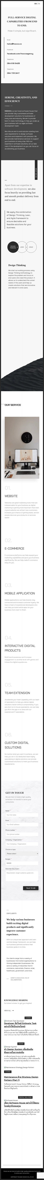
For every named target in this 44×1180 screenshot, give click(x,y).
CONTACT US (22, 1141)
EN (35, 4)
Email (8, 820)
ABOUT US (13, 1137)
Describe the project (12, 869)
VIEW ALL (7, 1010)
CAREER (12, 1141)
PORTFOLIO (33, 1137)
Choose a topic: (11, 849)
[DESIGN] (20, 1046)
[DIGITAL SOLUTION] (25, 1100)
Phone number (11, 830)
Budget (9, 859)
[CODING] (28, 1021)
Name (8, 811)
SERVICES (23, 1137)
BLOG (5, 1141)
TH (39, 4)
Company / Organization (14, 840)
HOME (5, 1137)
